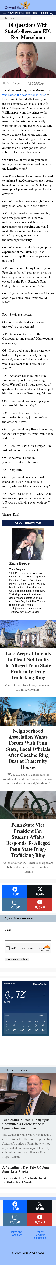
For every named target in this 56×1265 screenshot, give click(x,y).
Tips (28, 13)
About (35, 13)
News (11, 13)
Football (44, 13)
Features (9, 18)
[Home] (17, 8)
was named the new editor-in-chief (24, 95)
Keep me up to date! (17, 959)
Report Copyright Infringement (40, 1235)
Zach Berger (13, 83)
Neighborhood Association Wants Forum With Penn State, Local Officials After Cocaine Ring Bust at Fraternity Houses (28, 749)
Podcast (19, 13)
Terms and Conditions (16, 1233)
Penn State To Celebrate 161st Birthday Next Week (24, 1180)
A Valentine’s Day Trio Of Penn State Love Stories (25, 1169)
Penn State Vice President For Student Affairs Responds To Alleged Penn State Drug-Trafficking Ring (28, 840)
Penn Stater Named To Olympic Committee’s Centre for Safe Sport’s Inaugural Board (25, 1124)
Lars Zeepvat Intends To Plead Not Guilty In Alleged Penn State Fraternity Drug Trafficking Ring (28, 665)
